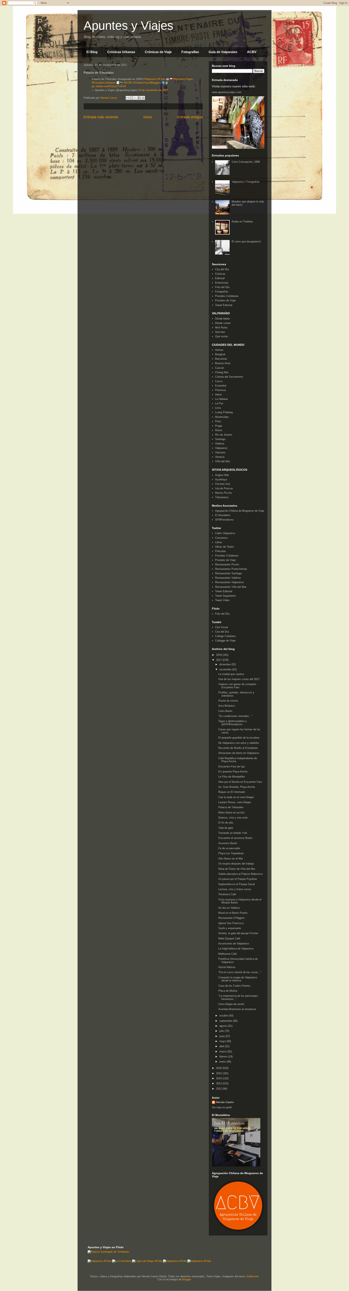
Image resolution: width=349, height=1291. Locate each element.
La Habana (221, 398)
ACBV (251, 52)
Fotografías (190, 52)
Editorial (220, 278)
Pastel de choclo (228, 700)
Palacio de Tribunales (231, 807)
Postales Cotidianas (227, 296)
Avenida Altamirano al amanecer (237, 1009)
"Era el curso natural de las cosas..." (239, 972)
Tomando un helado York (232, 832)
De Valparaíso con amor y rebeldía (238, 742)
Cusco (219, 381)
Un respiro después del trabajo (236, 863)
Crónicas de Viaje (158, 52)
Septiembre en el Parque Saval (236, 884)
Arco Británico (226, 705)
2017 (219, 659)
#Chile (161, 79)
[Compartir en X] (135, 98)
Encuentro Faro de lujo (231, 766)
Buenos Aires (223, 363)
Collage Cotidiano (225, 636)
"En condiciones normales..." (235, 716)
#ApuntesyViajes (183, 79)
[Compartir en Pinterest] (143, 98)
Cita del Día (222, 269)
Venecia (219, 456)
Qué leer (220, 331)
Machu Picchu (223, 492)
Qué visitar (221, 336)
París (218, 421)
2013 (219, 1083)
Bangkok (220, 354)
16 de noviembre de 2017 (153, 90)
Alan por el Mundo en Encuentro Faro (240, 781)
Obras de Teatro (224, 546)
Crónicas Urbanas (121, 52)
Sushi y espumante (229, 928)
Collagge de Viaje (225, 640)
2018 (219, 654)
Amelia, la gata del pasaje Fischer (238, 933)
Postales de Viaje (225, 300)
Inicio (147, 117)
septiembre (226, 1020)
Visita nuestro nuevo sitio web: (233, 86)
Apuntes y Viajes (128, 25)
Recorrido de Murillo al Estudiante (238, 747)
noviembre (225, 669)
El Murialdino (222, 515)
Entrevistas (221, 282)
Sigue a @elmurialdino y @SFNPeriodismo (232, 723)
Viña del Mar (222, 461)
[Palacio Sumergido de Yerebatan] (108, 1251)
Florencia (220, 390)
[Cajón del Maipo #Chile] (147, 1261)
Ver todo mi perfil (222, 1107)
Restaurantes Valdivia (228, 577)
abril (222, 1046)
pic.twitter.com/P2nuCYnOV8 (109, 86)
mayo (223, 1041)
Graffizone (252, 1276)
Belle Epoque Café (229, 938)
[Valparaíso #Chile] (99, 1261)
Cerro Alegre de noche (231, 1004)
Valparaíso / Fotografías (246, 181)
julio (222, 1030)
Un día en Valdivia (229, 907)
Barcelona (221, 358)
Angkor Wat (222, 475)
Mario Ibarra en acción (231, 812)
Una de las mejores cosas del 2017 (239, 679)
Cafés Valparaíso (225, 533)
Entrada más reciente (101, 117)
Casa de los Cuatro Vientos (234, 985)
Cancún (219, 367)
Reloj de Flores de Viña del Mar (236, 868)
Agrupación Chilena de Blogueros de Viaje (239, 510)
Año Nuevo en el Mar (230, 858)
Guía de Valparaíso (223, 52)
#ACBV (128, 82)
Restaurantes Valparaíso (229, 582)
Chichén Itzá (222, 483)
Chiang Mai (221, 372)
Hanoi (218, 394)
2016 (219, 1068)
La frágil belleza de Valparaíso (235, 948)
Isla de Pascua (224, 488)
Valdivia (219, 443)
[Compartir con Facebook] (139, 98)
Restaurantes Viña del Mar (230, 586)
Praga (218, 425)
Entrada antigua (190, 117)
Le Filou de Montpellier (231, 776)
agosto (223, 1025)
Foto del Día (222, 287)
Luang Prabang (224, 412)
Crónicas (220, 273)
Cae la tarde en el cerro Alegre (236, 797)
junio (222, 1036)
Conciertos (221, 537)
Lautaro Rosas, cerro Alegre (234, 802)
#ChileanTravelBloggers (147, 82)
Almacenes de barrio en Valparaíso (238, 752)
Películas (220, 551)
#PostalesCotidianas (104, 82)
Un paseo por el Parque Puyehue (237, 878)
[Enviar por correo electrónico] (128, 98)
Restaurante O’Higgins (231, 917)
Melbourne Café (227, 953)
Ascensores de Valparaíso (233, 943)
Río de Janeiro (223, 434)
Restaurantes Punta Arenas (231, 568)
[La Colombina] (121, 1261)
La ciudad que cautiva (231, 674)
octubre (224, 1015)
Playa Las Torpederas (231, 853)
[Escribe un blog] (131, 98)
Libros (218, 542)
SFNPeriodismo (224, 519)
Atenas (219, 349)
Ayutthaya (221, 479)
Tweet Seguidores (225, 595)
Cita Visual (221, 627)
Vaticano (220, 452)
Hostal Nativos (226, 967)
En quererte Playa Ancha (232, 771)
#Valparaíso (150, 79)
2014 (219, 1078)
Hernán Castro (225, 1102)
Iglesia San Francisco (231, 923)
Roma (218, 430)
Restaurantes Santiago (228, 573)
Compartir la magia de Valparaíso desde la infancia (237, 979)
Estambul (220, 385)
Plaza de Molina (227, 990)
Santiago (220, 439)
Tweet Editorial (223, 305)
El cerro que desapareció (246, 241)
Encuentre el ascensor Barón (235, 837)
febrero (223, 1056)
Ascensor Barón (227, 843)
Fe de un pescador (229, 848)
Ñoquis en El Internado (231, 791)
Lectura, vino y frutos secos (234, 889)
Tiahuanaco (222, 497)
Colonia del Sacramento (229, 376)
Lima (218, 407)
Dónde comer (223, 323)
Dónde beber (222, 318)
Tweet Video (222, 600)
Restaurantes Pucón (227, 564)
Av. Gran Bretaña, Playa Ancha (236, 786)
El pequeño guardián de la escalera (238, 737)
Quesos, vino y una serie (233, 817)
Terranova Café (227, 894)
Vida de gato (225, 827)
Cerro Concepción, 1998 (246, 161)
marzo (223, 1051)
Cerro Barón (225, 711)
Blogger (186, 1279)
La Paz (219, 403)
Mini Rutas (221, 327)
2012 (219, 1088)
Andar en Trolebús (242, 221)
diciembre (225, 664)
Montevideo (222, 416)
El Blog (92, 52)
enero (223, 1061)
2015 (219, 1073)
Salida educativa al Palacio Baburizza (240, 873)
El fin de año (225, 822)
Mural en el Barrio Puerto (232, 912)
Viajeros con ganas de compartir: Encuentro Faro (237, 686)
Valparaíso (221, 448)
